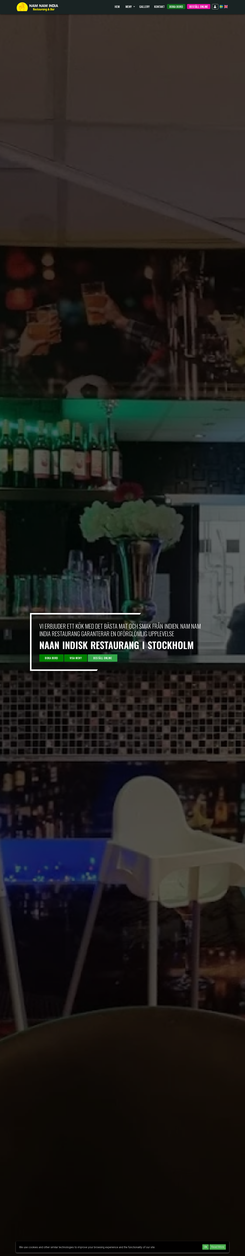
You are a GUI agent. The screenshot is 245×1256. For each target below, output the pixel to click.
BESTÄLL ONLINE (198, 6)
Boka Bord (176, 6)
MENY (129, 6)
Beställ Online (102, 658)
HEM (117, 6)
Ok (205, 1246)
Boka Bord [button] (51, 658)
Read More (217, 1246)
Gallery (144, 6)
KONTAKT (159, 6)
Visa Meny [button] (76, 658)
